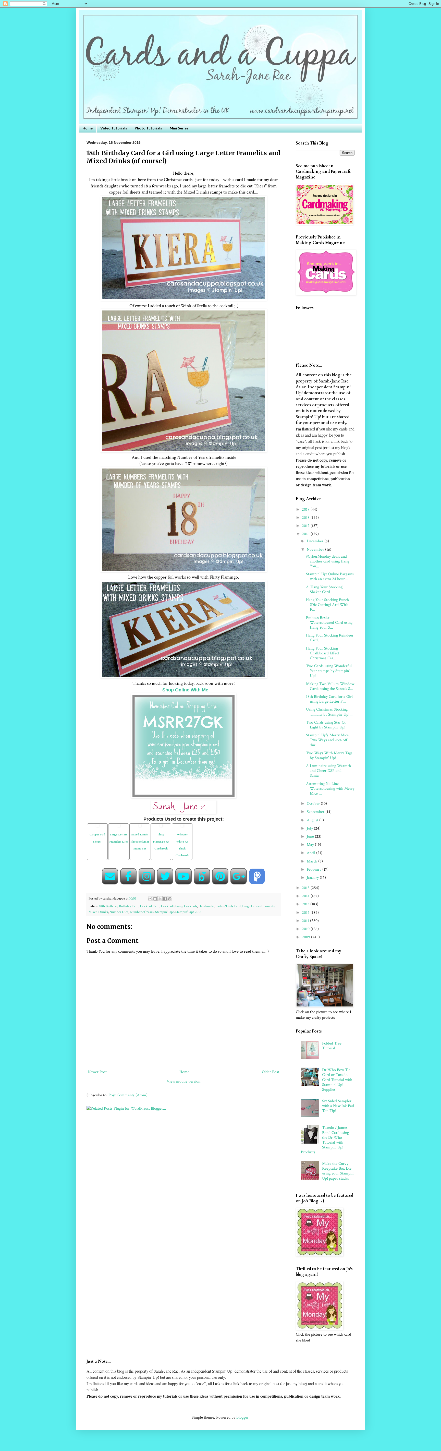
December (315, 541)
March (312, 861)
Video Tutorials (113, 128)
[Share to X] (160, 898)
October (314, 803)
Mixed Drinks (98, 911)
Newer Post (97, 1072)
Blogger (242, 1417)
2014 (306, 896)
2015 (306, 888)
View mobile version (183, 1081)
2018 (306, 517)
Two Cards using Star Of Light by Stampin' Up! (326, 725)
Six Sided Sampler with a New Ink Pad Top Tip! (338, 1105)
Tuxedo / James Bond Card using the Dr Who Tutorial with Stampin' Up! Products (325, 1140)
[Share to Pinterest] (169, 898)
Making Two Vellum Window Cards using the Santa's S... (330, 686)
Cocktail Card (150, 906)
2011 (306, 921)
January (313, 877)
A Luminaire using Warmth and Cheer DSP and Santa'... (328, 770)
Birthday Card (129, 906)
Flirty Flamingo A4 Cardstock (161, 841)
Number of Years (142, 911)
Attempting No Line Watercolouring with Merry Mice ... (330, 788)
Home (87, 128)
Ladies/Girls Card (228, 906)
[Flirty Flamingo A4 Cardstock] (161, 828)
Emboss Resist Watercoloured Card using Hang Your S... (329, 622)
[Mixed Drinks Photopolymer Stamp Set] (140, 828)
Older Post (270, 1072)
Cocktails (190, 906)
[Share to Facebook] (164, 898)
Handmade (206, 906)
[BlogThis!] (155, 898)
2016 (306, 534)
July (310, 828)
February (314, 869)
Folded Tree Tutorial (331, 1046)
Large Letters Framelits (258, 906)
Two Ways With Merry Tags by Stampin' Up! (329, 755)
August (313, 820)
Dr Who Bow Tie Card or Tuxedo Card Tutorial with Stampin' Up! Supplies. (337, 1079)
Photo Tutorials (148, 128)
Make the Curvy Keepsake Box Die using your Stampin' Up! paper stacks (338, 1171)
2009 (306, 937)
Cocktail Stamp (171, 906)
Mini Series (179, 128)
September (316, 811)
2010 (306, 929)
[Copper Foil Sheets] (97, 828)
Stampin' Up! (164, 911)
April (311, 853)
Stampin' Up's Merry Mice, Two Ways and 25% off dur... (328, 740)
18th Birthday (108, 906)
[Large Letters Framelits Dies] (118, 828)
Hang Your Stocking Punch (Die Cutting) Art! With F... (327, 604)
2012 (306, 912)
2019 (306, 509)
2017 (306, 526)
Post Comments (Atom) (128, 1095)
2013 (306, 904)
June (311, 836)
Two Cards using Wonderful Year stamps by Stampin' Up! (329, 670)
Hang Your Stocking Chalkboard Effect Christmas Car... (322, 653)
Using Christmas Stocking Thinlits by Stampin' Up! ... (329, 712)
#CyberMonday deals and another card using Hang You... (327, 561)
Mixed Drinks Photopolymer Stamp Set (139, 841)
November (316, 549)
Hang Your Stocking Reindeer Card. (329, 638)
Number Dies (118, 911)
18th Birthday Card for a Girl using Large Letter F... (329, 699)
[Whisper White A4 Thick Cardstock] (182, 828)
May (311, 844)
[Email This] (150, 898)
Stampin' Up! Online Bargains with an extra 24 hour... (330, 576)
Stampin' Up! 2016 (188, 911)
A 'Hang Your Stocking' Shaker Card (324, 589)
